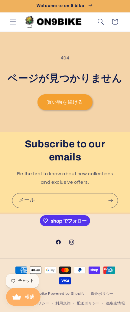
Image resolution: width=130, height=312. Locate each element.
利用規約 (63, 303)
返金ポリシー (102, 294)
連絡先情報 (115, 303)
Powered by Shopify (66, 294)
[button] (13, 22)
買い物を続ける (65, 102)
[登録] (111, 200)
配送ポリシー (88, 303)
